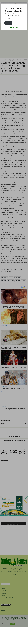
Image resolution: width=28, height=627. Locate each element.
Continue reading (14, 27)
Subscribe (8, 23)
